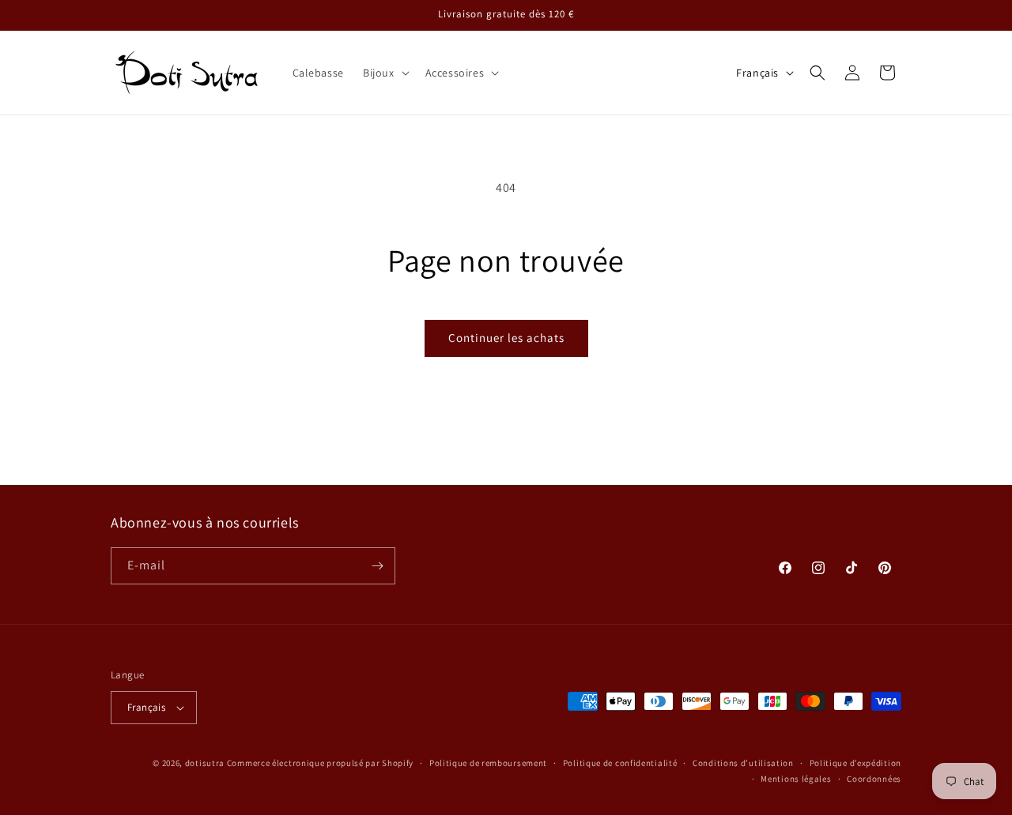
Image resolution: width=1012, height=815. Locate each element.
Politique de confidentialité (620, 762)
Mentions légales (796, 778)
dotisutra (205, 762)
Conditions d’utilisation (743, 762)
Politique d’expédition (855, 762)
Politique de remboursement (488, 762)
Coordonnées (874, 778)
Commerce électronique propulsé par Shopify (320, 762)
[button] (384, 72)
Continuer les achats (506, 337)
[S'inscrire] (377, 565)
